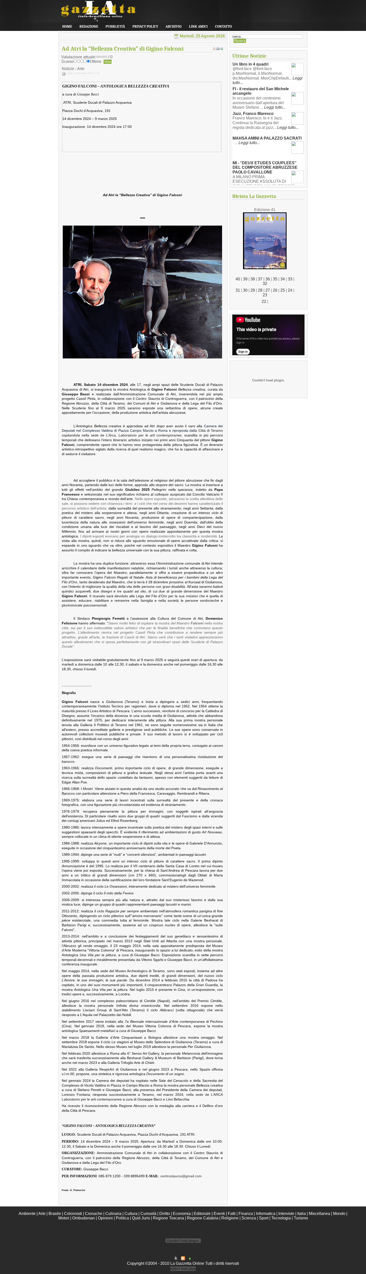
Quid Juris (141, 1218)
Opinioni (105, 1218)
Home (67, 26)
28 (260, 290)
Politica (122, 1218)
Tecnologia (281, 1218)
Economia (182, 1213)
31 (238, 290)
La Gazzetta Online (96, 14)
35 (275, 279)
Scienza (249, 1218)
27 (267, 290)
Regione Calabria (202, 1218)
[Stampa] (217, 49)
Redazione (88, 26)
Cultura (130, 1213)
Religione (230, 1218)
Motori (63, 1218)
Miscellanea (319, 1213)
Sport (263, 1218)
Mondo (339, 1213)
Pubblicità (115, 26)
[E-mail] (221, 49)
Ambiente (27, 1213)
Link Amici (198, 26)
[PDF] (214, 49)
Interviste (286, 1213)
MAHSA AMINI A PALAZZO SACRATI (267, 138)
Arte (42, 1213)
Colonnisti (73, 1213)
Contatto (223, 26)
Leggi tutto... (275, 107)
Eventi (219, 1213)
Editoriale (202, 1213)
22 (264, 301)
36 (267, 279)
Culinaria (113, 1213)
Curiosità (148, 1213)
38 (252, 279)
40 (238, 279)
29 (252, 290)
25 (282, 290)
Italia (301, 1213)
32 (265, 283)
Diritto (164, 1213)
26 (275, 290)
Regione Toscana (168, 1218)
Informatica (265, 1213)
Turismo (301, 1218)
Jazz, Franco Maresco (253, 113)
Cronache (93, 1213)
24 (290, 290)
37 (260, 279)
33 (290, 279)
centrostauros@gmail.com (181, 1176)
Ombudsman (83, 1218)
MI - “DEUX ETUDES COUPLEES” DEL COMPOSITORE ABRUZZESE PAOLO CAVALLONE (265, 167)
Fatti (232, 1213)
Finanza (246, 1213)
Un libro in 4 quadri (250, 64)
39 (245, 279)
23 (265, 295)
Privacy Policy (145, 26)
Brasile (55, 1213)
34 (282, 279)
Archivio (174, 26)
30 (245, 290)
